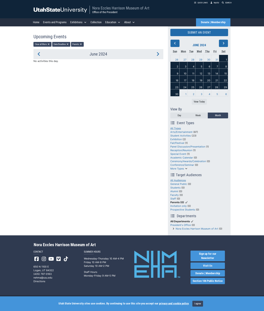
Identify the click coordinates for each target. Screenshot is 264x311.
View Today (199, 101)
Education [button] (110, 22)
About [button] (127, 22)
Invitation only (178, 205)
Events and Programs (55, 22)
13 (209, 73)
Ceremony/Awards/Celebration (188, 161)
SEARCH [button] (228, 3)
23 (176, 87)
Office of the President (104, 12)
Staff (173, 198)
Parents (76, 44)
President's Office (180, 225)
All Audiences (178, 180)
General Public (178, 183)
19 (201, 80)
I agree (197, 303)
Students (175, 187)
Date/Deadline (60, 44)
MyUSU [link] (216, 3)
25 (192, 87)
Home (36, 22)
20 (208, 80)
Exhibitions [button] (76, 22)
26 (176, 59)
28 (192, 59)
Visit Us (207, 265)
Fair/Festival (177, 142)
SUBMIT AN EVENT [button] (199, 32)
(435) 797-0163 (42, 273)
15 (225, 73)
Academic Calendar (181, 157)
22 (225, 80)
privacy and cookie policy (173, 303)
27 (184, 59)
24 (184, 87)
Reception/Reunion (181, 150)
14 (216, 73)
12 (201, 73)
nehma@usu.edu (42, 277)
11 (193, 73)
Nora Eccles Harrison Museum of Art (120, 8)
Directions (39, 281)
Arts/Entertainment (181, 131)
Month (218, 115)
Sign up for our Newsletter (207, 256)
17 (185, 80)
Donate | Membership (213, 22)
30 (208, 59)
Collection (96, 22)
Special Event (178, 153)
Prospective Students (182, 209)
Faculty (174, 194)
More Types (177, 168)
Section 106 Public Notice (208, 281)
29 (200, 59)
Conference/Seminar (182, 164)
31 (216, 59)
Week (198, 115)
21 (216, 80)
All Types (175, 128)
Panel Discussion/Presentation (187, 146)
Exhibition (176, 139)
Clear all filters (41, 44)
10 (185, 73)
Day (179, 115)
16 (177, 80)
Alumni (174, 191)
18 (193, 80)
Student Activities (180, 135)
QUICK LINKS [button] (203, 3)
